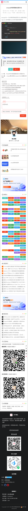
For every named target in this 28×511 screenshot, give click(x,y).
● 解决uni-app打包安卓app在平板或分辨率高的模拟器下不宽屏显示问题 (14, 92)
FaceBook (23, 211)
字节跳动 (10, 204)
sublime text (5, 250)
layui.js (17, 250)
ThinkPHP (11, 256)
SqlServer (4, 204)
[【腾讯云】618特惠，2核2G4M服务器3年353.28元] (14, 57)
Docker (5, 218)
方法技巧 (4, 227)
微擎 (5, 209)
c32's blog (4, 408)
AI (22, 229)
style (23, 243)
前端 (23, 10)
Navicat (5, 202)
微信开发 (10, 243)
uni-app (9, 12)
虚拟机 (23, 224)
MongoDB (23, 206)
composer (22, 218)
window (10, 238)
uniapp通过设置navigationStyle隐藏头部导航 (14, 76)
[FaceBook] (26, 351)
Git (22, 231)
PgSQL (17, 202)
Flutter (23, 213)
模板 (23, 240)
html (23, 236)
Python (23, 250)
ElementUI (23, 197)
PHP (23, 256)
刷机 (17, 213)
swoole (23, 222)
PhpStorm (23, 245)
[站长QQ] (26, 356)
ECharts (17, 238)
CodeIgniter (17, 224)
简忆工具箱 (17, 406)
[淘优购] (26, 348)
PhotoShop (23, 252)
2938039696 (7, 480)
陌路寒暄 (9, 406)
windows (22, 200)
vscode (23, 215)
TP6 (17, 220)
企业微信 (17, 204)
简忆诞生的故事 (14, 430)
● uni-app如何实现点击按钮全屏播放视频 (11, 87)
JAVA (17, 231)
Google (11, 197)
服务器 (5, 243)
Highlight (22, 202)
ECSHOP (16, 243)
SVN (17, 218)
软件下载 (17, 227)
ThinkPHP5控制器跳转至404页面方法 (15, 73)
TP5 (5, 256)
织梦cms (22, 259)
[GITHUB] (26, 354)
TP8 (11, 202)
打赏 (10, 69)
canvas (17, 211)
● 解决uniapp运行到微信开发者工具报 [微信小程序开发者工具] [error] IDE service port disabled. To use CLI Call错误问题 (14, 85)
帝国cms (10, 224)
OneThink (23, 220)
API (5, 259)
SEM (5, 213)
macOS (17, 200)
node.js (17, 236)
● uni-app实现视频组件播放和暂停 (9, 89)
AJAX (17, 256)
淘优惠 (12, 406)
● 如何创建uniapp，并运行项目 (9, 83)
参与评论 (23, 115)
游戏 (23, 209)
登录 (4, 101)
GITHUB (22, 238)
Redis (5, 224)
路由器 (11, 220)
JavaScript (23, 227)
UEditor (10, 240)
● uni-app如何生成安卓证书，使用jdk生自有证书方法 (14, 91)
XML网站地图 (10, 494)
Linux (11, 200)
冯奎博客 (4, 406)
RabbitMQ (11, 218)
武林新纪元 (9, 408)
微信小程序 (19, 12)
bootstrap (4, 240)
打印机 (5, 197)
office (11, 259)
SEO (17, 240)
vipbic (22, 406)
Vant (17, 197)
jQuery (23, 254)
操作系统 (17, 252)
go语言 (5, 231)
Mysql (11, 236)
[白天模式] (26, 346)
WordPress (11, 211)
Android (10, 231)
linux (5, 238)
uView (23, 204)
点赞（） (16, 69)
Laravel (5, 236)
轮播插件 (22, 247)
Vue (17, 222)
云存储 (11, 213)
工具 (11, 250)
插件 (5, 220)
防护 (11, 227)
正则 (17, 245)
